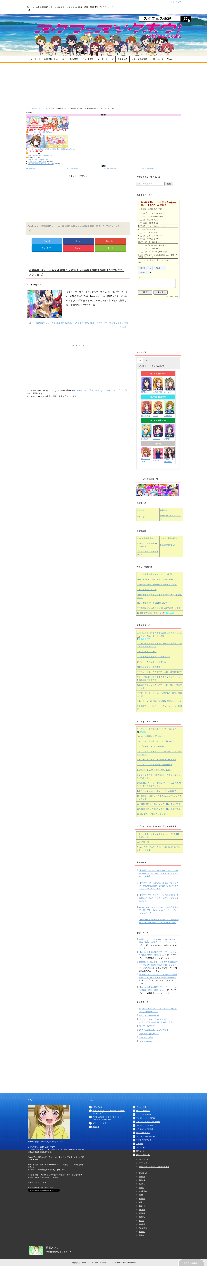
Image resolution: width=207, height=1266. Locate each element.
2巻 (32, 155)
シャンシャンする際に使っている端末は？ (155, 741)
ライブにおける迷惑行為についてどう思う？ (156, 729)
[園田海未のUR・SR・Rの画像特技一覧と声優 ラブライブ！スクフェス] (146, 389)
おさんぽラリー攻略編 (144, 1125)
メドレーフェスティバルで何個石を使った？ (156, 759)
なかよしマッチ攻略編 (144, 1129)
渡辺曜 (141, 1221)
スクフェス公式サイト (149, 1034)
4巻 (40, 155)
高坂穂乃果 (157, 392)
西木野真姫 (145, 416)
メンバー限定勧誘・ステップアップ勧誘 (154, 574)
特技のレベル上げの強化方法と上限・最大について (159, 672)
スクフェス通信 (146, 1037)
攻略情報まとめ (51, 59)
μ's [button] (140, 360)
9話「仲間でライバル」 (151, 239)
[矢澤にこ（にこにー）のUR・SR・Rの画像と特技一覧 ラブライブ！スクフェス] (158, 436)
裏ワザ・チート (142, 1151)
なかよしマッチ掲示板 (149, 1015)
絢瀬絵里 (142, 1177)
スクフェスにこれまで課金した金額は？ (154, 764)
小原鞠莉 (142, 1232)
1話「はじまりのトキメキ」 (153, 213)
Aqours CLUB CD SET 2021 (37, 161)
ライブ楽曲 (140, 1147)
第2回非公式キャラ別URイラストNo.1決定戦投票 (158, 809)
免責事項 (96, 1127)
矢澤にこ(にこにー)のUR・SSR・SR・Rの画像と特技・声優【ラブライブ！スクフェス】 (158, 942)
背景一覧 (164, 510)
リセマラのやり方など (146, 589)
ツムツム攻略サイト (148, 1041)
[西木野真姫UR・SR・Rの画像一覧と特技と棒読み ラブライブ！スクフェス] (146, 413)
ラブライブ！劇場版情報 (145, 1136)
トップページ (34, 59)
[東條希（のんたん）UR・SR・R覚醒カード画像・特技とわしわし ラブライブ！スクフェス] (169, 436)
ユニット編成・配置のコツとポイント (153, 657)
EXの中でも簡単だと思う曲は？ (151, 736)
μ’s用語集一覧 (143, 842)
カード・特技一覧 (105, 59)
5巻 (44, 155)
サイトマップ (176, 2)
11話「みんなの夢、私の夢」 (154, 245)
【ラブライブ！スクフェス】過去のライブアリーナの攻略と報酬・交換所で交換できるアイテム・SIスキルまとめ (159, 886)
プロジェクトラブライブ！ (116, 390)
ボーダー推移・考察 (34, 132)
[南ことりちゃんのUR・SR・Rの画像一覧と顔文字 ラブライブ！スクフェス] (169, 389)
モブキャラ (143, 1163)
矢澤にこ (156, 439)
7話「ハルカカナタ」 (151, 232)
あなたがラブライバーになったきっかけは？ (156, 791)
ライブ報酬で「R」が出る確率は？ (152, 746)
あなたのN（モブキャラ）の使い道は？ (154, 770)
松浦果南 (142, 1213)
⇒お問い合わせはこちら (37, 1182)
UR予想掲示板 (30, 168)
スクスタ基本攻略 (139, 59)
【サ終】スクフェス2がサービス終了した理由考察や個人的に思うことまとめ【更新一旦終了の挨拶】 (159, 873)
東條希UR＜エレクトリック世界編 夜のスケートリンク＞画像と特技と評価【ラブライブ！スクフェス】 (158, 965)
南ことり (168, 392)
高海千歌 (142, 1206)
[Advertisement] (103, 84)
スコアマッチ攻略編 (143, 1114)
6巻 (47, 155)
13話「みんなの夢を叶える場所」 (156, 252)
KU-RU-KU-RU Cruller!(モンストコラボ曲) (41, 164)
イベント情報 (88, 59)
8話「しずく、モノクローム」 (154, 236)
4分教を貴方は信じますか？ (149, 613)
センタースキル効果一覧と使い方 (151, 662)
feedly (111, 248)
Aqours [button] (149, 360)
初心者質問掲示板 (148, 168)
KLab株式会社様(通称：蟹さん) (88, 390)
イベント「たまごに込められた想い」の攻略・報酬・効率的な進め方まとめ (51, 149)
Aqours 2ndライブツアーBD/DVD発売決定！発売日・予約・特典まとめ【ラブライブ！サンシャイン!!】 (159, 910)
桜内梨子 (142, 1210)
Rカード (156, 460)
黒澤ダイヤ (143, 1217)
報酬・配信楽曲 (47, 132)
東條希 (167, 439)
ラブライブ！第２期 (143, 1140)
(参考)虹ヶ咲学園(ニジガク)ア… (152, 209)
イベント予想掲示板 (110, 168)
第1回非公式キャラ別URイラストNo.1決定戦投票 (158, 804)
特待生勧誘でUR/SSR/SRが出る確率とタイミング (159, 608)
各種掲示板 (122, 59)
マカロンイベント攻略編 (145, 1118)
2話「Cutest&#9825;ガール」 (154, 217)
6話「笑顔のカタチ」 (151, 229)
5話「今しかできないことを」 (154, 226)
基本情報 (139, 1144)
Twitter (170, 59)
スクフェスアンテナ (148, 1026)
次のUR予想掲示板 (145, 538)
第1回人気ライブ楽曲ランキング (151, 814)
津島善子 (142, 1224)
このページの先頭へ (191, 1263)
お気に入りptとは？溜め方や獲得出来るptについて (159, 701)
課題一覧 (141, 517)
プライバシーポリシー (101, 1123)
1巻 (29, 155)
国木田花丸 (143, 1228)
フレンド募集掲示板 (71, 168)
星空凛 (155, 416)
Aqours (157, 584)
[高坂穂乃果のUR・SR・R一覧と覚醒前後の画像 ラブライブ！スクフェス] (158, 389)
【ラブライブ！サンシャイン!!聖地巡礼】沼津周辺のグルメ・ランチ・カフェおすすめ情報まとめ (159, 898)
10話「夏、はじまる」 (152, 242)
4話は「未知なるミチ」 (151, 223)
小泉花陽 (168, 416)
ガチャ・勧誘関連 (70, 59)
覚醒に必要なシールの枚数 (148, 667)
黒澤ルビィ (143, 1235)
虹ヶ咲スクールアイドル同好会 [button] (151, 366)
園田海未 (145, 392)
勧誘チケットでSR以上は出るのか (152, 603)
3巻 (36, 155)
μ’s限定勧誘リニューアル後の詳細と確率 (155, 579)
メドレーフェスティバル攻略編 (148, 1122)
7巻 (51, 155)
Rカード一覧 (143, 1159)
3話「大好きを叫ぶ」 (151, 220)
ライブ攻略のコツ (143, 1133)
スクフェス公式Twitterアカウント (154, 1030)
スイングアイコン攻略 (146, 651)
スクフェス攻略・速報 (169, 297)
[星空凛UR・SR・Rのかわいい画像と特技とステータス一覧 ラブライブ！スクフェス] (158, 413)
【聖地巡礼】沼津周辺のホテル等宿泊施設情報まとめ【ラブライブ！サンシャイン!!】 (159, 921)
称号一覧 (141, 510)
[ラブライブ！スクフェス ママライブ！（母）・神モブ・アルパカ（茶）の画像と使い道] (169, 456)
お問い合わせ (157, 59)
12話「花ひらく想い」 (152, 248)
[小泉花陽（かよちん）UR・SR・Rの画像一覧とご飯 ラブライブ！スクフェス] (169, 413)
